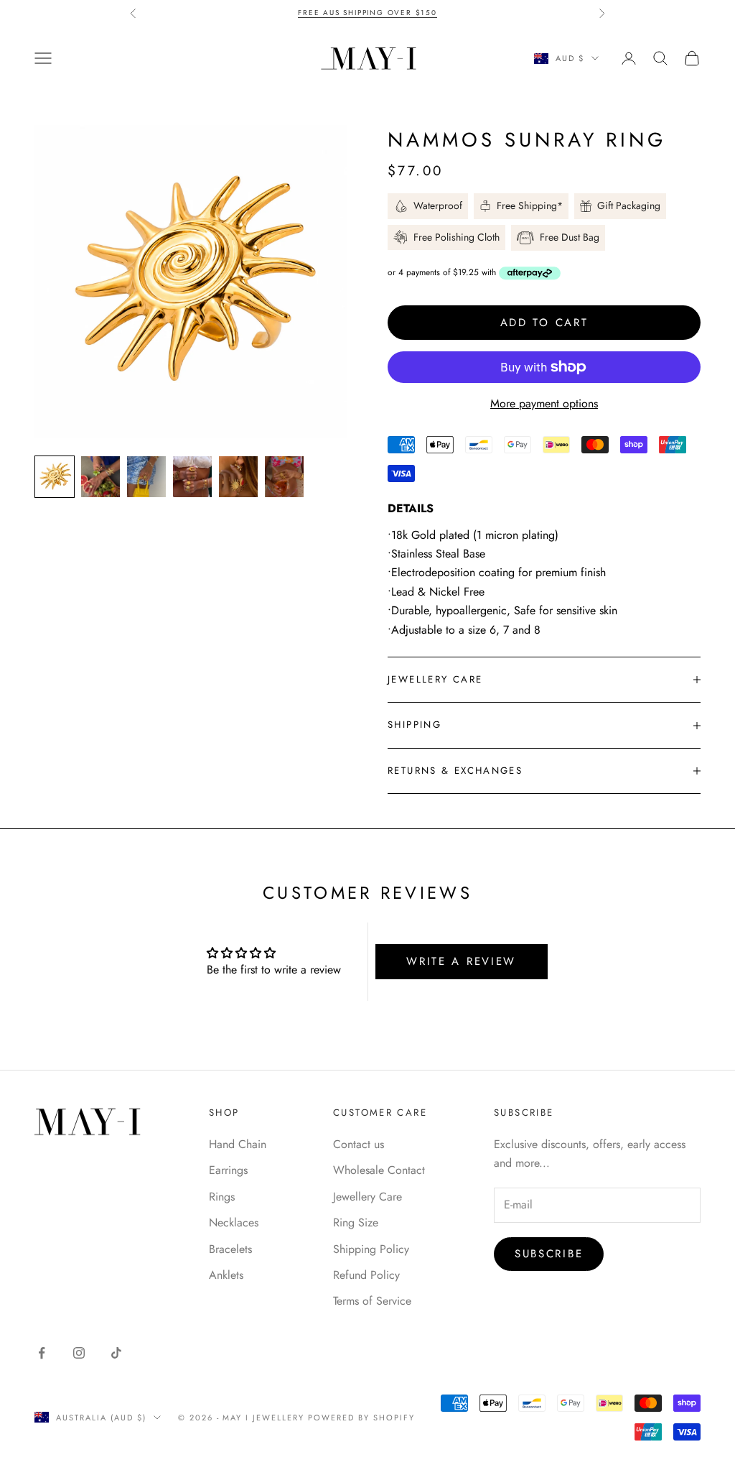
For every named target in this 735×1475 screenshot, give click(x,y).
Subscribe (549, 1254)
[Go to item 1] (54, 477)
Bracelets (230, 1249)
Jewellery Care (367, 1196)
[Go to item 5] (238, 477)
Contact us (358, 1144)
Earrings (228, 1170)
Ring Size (355, 1222)
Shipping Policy (371, 1249)
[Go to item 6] (284, 477)
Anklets (226, 1275)
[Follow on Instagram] (79, 1353)
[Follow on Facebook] (41, 1353)
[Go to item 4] (192, 477)
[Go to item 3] (146, 477)
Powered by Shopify (361, 1417)
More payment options (544, 403)
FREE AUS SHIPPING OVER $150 (367, 12)
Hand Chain (237, 1144)
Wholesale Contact (379, 1170)
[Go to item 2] (100, 477)
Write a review (461, 961)
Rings (222, 1196)
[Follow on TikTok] (116, 1353)
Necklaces (233, 1222)
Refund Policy (366, 1275)
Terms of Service (372, 1301)
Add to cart (544, 322)
